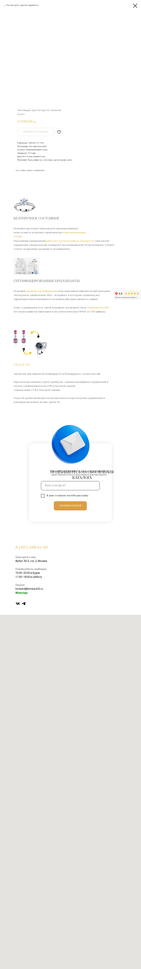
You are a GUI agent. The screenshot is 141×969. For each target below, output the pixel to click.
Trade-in (22, 365)
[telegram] (23, 603)
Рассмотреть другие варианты (22, 5)
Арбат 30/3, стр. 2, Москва (31, 560)
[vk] (18, 603)
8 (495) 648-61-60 (31, 547)
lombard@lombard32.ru (29, 588)
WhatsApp (21, 592)
